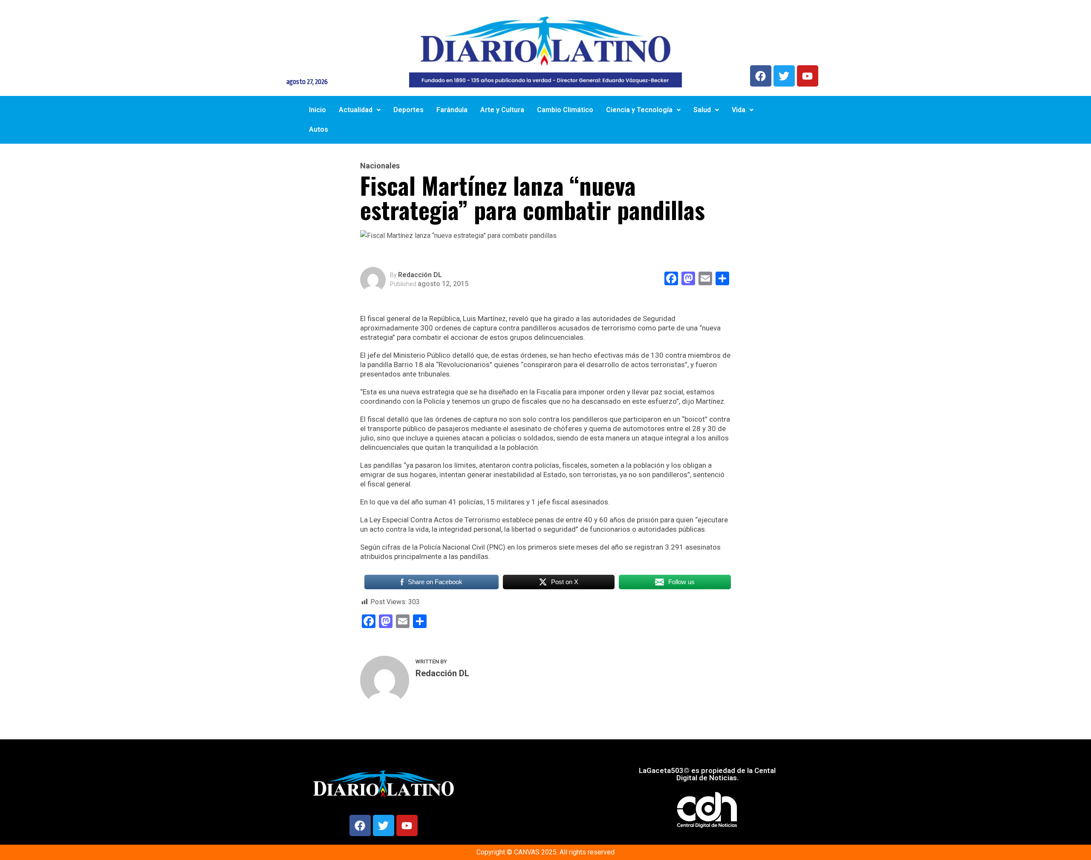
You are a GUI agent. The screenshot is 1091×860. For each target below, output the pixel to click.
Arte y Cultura (502, 110)
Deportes (408, 110)
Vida (738, 110)
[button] (359, 110)
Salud (702, 110)
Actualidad (355, 110)
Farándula (452, 110)
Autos (318, 129)
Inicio (317, 110)
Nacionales (380, 166)
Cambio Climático (565, 110)
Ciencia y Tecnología (639, 110)
